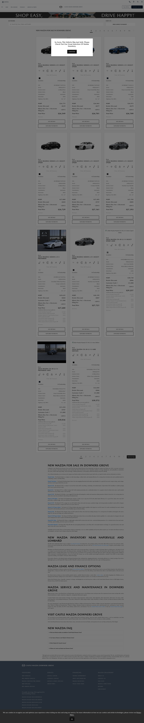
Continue (72, 51)
